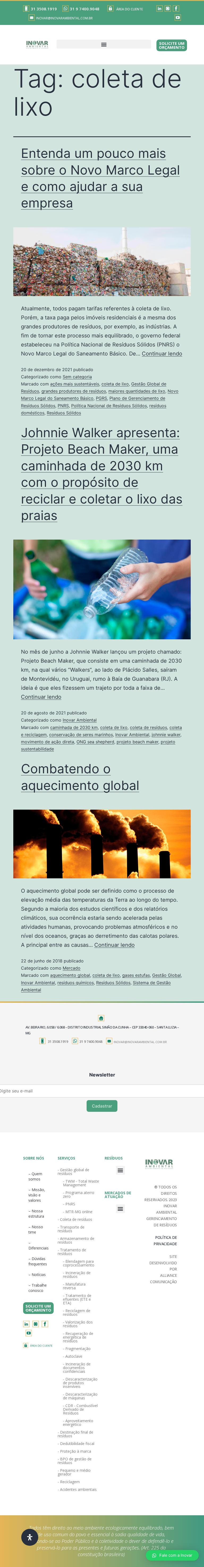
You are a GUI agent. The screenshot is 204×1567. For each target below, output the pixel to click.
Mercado (71, 968)
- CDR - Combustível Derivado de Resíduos (80, 1409)
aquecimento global (70, 975)
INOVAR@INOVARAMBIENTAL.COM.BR (64, 18)
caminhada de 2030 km (74, 727)
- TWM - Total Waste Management (81, 1183)
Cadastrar (102, 1106)
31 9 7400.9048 (84, 8)
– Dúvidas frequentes (37, 1261)
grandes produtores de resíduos (73, 391)
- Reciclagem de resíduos (76, 1312)
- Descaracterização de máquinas (80, 1396)
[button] (104, 44)
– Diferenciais (38, 1245)
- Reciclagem (69, 1481)
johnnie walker (166, 734)
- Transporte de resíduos (71, 1229)
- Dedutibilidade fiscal (76, 1443)
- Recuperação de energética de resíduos (78, 1337)
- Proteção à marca (74, 1451)
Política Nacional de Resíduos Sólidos (109, 405)
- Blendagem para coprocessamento (78, 1263)
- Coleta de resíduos (75, 1219)
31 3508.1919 (44, 8)
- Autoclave (72, 1356)
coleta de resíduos (148, 727)
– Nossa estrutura (36, 1213)
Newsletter (102, 1075)
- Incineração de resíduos (77, 1274)
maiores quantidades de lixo (136, 391)
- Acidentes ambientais (77, 1489)
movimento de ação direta (47, 741)
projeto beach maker (137, 741)
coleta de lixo (115, 384)
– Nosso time (35, 1229)
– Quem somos (35, 1176)
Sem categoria (77, 376)
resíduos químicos (75, 982)
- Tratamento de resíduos (72, 1251)
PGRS (101, 398)
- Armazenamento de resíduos (76, 1240)
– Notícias (37, 1274)
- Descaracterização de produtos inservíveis (80, 1383)
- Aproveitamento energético (78, 1422)
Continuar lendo (162, 353)
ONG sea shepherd (95, 741)
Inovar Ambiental (80, 720)
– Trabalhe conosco (37, 1288)
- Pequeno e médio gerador (74, 1472)
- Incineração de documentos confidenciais (77, 1367)
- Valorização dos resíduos (78, 1323)
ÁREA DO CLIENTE (129, 9)
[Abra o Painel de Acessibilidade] (29, 1537)
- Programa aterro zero (78, 1194)
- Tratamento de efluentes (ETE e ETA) (77, 1299)
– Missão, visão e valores (36, 1195)
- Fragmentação (77, 1348)
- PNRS (69, 1203)
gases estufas (136, 975)
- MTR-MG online (77, 1211)
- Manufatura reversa (74, 1286)
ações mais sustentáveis (74, 384)
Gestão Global (166, 975)
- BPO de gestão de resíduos (75, 1460)
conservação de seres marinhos (81, 734)
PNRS (63, 405)
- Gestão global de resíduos (73, 1171)
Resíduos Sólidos (64, 412)
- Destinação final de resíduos (75, 1434)
